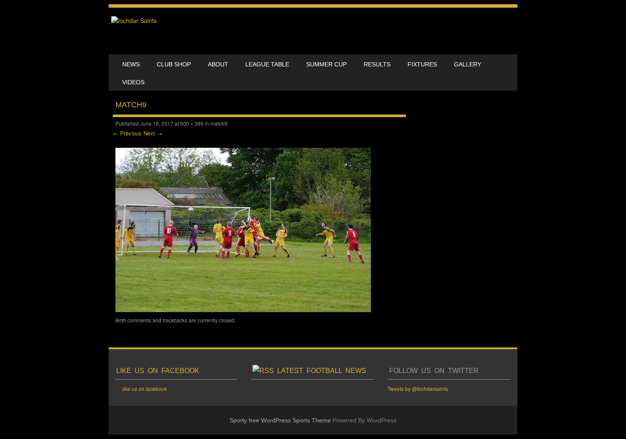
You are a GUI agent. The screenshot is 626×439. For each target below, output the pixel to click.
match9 (218, 123)
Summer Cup (326, 64)
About (218, 64)
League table (267, 64)
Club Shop (174, 64)
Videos (133, 82)
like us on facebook (157, 370)
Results (377, 64)
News (131, 64)
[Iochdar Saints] (134, 20)
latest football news (321, 370)
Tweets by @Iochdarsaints (418, 388)
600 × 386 (192, 123)
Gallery (467, 64)
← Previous (127, 133)
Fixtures (422, 64)
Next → (153, 133)
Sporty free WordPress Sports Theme (280, 420)
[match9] (243, 309)
